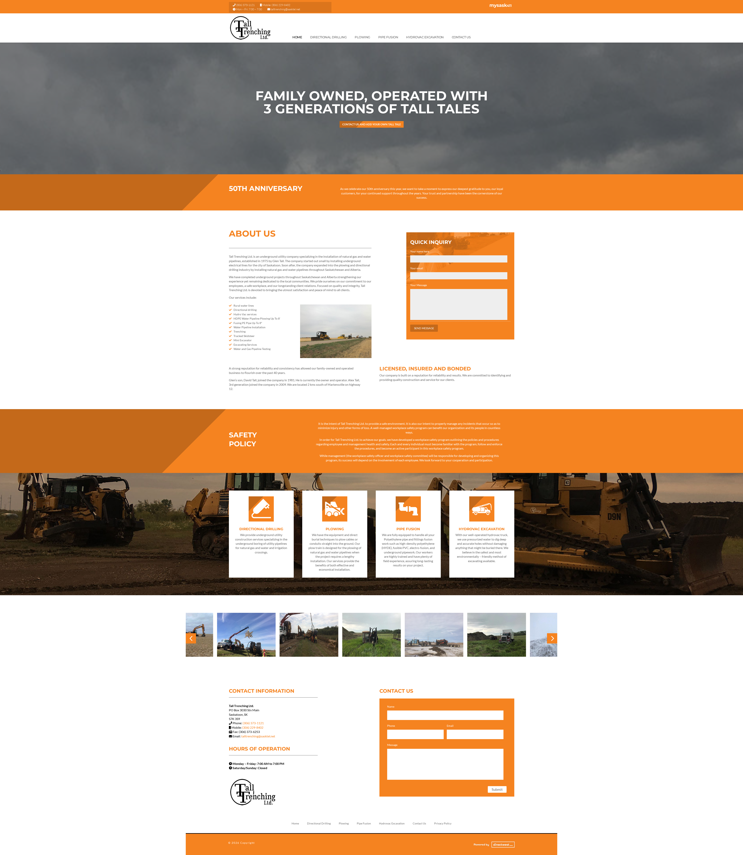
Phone (391, 725)
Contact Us (461, 37)
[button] (191, 638)
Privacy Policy (442, 823)
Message (392, 744)
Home (297, 37)
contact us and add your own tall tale (371, 124)
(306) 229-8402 (281, 5)
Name (390, 706)
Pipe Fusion (388, 37)
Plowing (362, 37)
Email (450, 725)
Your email (416, 268)
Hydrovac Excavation (425, 37)
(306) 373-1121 (245, 5)
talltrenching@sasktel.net (285, 9)
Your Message (418, 285)
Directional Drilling (328, 37)
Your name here (419, 251)
